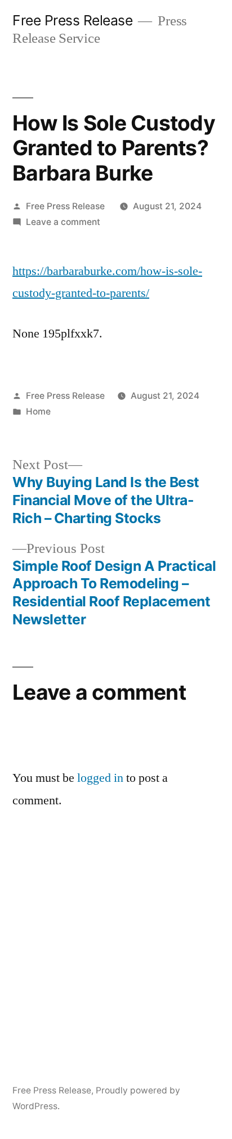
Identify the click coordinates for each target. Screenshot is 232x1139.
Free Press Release (72, 20)
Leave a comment (63, 222)
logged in (100, 778)
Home (38, 411)
